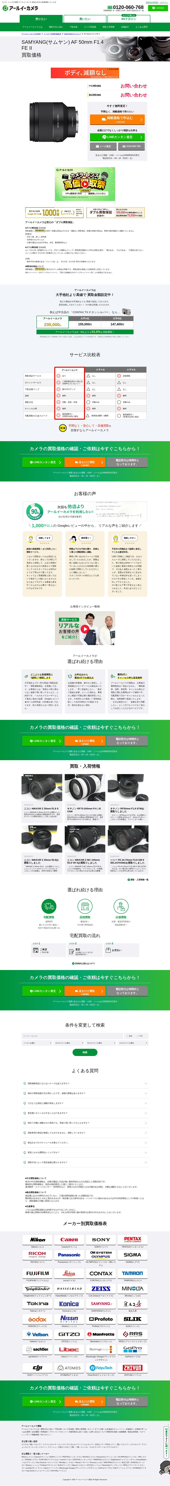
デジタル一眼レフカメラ (31, 1444)
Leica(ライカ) (65, 1460)
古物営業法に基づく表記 (78, 1432)
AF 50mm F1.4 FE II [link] (92, 34)
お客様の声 (139, 1429)
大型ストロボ (63, 1447)
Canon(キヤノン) (41, 1457)
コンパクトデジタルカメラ (68, 1444)
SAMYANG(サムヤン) (72, 34)
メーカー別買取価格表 (52, 34)
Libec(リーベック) (51, 1468)
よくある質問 (141, 27)
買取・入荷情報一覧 (139, 880)
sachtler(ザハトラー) (34, 1468)
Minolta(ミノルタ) (66, 1462)
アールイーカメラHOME (31, 34)
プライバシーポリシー (58, 1432)
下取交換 (73, 27)
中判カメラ (109, 1444)
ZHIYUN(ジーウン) (58, 1471)
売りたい (41, 19)
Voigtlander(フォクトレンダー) (123, 1460)
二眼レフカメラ (122, 1444)
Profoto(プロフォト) (48, 1465)
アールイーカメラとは (32, 27)
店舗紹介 (125, 27)
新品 (130, 1036)
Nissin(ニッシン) (32, 1465)
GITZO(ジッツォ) (93, 1465)
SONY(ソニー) (55, 1457)
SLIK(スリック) (64, 1465)
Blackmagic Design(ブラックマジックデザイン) (78, 1468)
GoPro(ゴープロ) (105, 1468)
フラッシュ (52, 1447)
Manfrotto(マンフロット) (111, 1465)
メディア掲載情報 (32, 1435)
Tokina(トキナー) (81, 1462)
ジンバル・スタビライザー (91, 1447)
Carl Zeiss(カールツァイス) (46, 1462)
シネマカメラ (135, 1444)
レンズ (34, 1447)
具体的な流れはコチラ (85, 963)
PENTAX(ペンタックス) (71, 1457)
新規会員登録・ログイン (157, 2)
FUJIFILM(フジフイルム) (48, 1460)
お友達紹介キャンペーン (114, 1429)
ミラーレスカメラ (49, 1444)
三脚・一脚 (74, 1447)
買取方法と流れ (56, 27)
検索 (85, 1052)
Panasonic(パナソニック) (106, 1457)
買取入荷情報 (108, 27)
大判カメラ (99, 1444)
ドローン (42, 1447)
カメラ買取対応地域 (109, 1432)
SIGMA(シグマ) (31, 1460)
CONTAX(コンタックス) (82, 1460)
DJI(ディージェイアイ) (122, 1468)
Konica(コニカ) (96, 1462)
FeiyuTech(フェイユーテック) (37, 1471)
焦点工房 (125, 1462)
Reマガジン (45, 1435)
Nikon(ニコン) (27, 1457)
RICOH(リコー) (89, 1457)
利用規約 (44, 1432)
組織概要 (122, 1432)
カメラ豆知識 (90, 27)
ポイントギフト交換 (95, 1429)
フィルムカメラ (87, 1444)
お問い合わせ (94, 1432)
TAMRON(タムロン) (101, 1460)
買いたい (85, 19)
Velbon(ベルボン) (78, 1465)
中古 (141, 1036)
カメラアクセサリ (110, 1447)
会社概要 (35, 1432)
